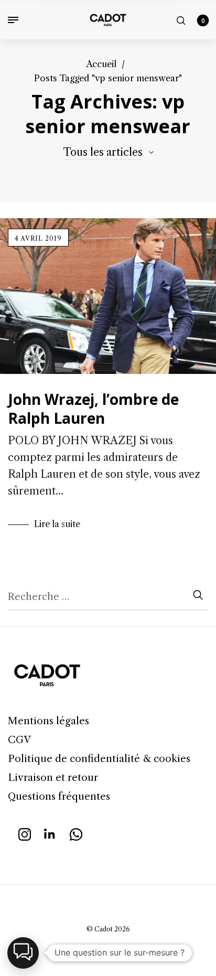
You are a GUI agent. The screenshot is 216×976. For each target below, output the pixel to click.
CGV (19, 740)
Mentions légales (48, 721)
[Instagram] (24, 833)
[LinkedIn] (50, 833)
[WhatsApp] (76, 833)
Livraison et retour (53, 777)
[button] (23, 953)
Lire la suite (57, 524)
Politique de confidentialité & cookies (99, 759)
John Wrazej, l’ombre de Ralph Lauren (93, 408)
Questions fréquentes (59, 796)
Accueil (101, 64)
